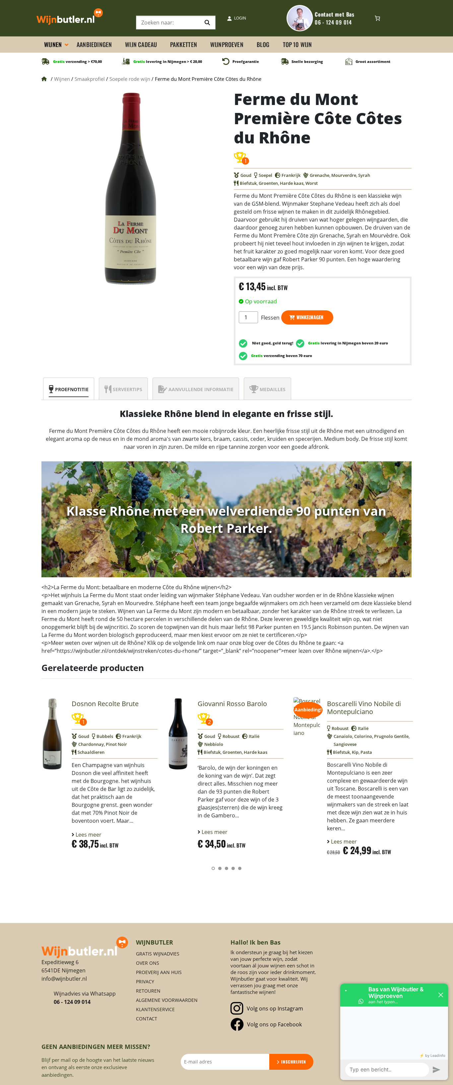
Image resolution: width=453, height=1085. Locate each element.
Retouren (148, 991)
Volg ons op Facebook (274, 1024)
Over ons (147, 963)
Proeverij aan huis (159, 972)
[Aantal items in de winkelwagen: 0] (377, 18)
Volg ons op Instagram (275, 1008)
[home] (84, 947)
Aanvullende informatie (200, 389)
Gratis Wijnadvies (157, 954)
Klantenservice (155, 1009)
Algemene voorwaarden (167, 1000)
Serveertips (127, 389)
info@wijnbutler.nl (64, 978)
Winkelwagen (309, 317)
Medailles (273, 389)
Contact (146, 1018)
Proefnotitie (72, 389)
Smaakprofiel (90, 79)
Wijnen (62, 79)
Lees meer (87, 834)
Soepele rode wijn (129, 79)
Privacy (145, 981)
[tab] (68, 389)
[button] (213, 868)
